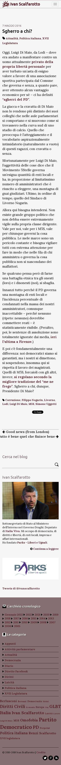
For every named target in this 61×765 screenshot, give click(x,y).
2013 (51, 618)
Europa (40, 707)
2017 (16, 618)
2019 (55, 614)
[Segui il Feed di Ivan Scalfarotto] (56, 758)
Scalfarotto (47, 733)
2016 (25, 618)
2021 (37, 614)
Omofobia (29, 720)
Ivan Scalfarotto (25, 4)
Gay (46, 707)
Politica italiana (30, 38)
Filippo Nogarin (32, 400)
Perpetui (45, 728)
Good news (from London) (27, 432)
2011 (16, 622)
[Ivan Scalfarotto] (30, 500)
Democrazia (13, 660)
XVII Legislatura (16, 693)
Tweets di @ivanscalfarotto (21, 588)
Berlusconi (8, 701)
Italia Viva (12, 531)
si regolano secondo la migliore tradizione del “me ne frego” (27, 381)
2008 (43, 622)
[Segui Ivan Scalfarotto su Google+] (50, 758)
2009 (33, 622)
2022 (29, 614)
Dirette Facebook (16, 671)
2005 (17, 626)
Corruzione (12, 400)
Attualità (12, 38)
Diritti (9, 677)
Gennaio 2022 (14, 614)
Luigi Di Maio (18, 404)
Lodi (5, 404)
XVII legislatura (10, 738)
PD (36, 727)
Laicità (9, 682)
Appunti (10, 643)
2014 (42, 618)
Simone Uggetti (46, 404)
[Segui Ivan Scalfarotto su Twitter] (45, 758)
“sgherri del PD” (15, 99)
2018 (7, 618)
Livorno (49, 400)
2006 (8, 626)
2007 (52, 622)
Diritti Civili (12, 706)
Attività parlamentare (20, 649)
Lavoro (56, 713)
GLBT (55, 706)
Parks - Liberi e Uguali (32, 542)
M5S (31, 404)
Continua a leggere (46, 549)
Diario (9, 666)
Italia (5, 712)
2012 (7, 622)
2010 (25, 622)
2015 (33, 618)
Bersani (22, 701)
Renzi (33, 733)
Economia (30, 707)
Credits (41, 752)
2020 (46, 614)
